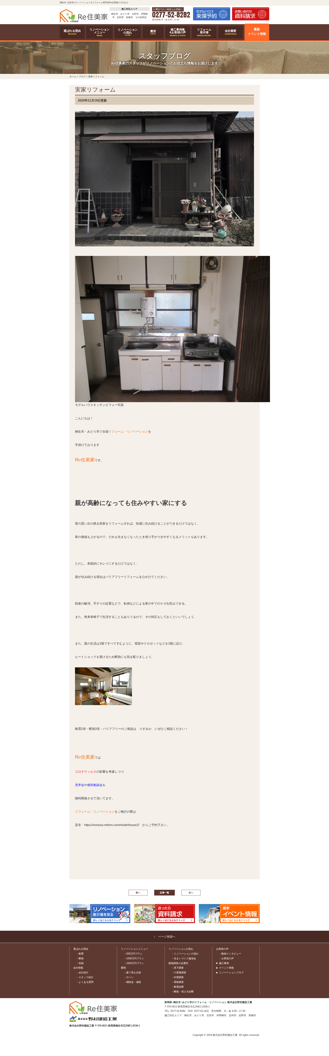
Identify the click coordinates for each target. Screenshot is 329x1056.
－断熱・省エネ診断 (182, 991)
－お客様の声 (226, 958)
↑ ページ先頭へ (164, 936)
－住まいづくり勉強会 (183, 958)
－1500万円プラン (134, 963)
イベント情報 (226, 967)
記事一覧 (164, 892)
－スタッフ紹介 (84, 977)
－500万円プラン (133, 953)
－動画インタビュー (230, 953)
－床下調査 (177, 967)
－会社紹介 (82, 972)
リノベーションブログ (231, 972)
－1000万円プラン (134, 958)
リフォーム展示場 (204, 32)
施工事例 (224, 963)
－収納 (80, 963)
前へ (138, 892)
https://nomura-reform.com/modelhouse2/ (111, 825)
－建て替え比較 (132, 972)
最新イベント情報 (257, 32)
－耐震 (80, 953)
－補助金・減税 (132, 982)
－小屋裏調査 (178, 972)
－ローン (129, 977)
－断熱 (80, 958)
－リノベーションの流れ (185, 953)
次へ (191, 892)
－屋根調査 (177, 982)
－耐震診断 (177, 986)
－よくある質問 (84, 982)
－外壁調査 (177, 977)
